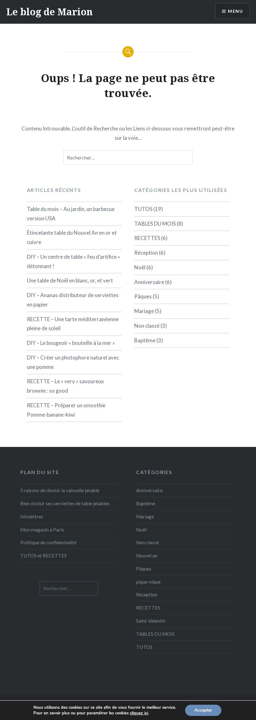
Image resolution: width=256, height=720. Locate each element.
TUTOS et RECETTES (43, 555)
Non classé (147, 325)
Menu (235, 11)
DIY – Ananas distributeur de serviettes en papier (73, 300)
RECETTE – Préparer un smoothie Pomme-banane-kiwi (66, 410)
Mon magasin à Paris (42, 529)
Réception (146, 252)
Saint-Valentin (150, 621)
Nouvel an (146, 555)
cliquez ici (139, 713)
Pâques (143, 296)
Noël (139, 267)
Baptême (144, 340)
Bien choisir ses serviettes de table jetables (65, 503)
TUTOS (143, 209)
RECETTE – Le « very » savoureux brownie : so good (65, 386)
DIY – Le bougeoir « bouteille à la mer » (71, 343)
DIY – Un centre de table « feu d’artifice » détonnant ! (73, 261)
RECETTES (147, 238)
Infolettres (31, 516)
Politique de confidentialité (48, 542)
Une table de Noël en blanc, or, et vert (70, 280)
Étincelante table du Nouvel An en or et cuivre (72, 237)
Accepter (203, 710)
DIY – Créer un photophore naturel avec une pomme (73, 362)
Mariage (144, 311)
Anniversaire (149, 282)
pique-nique (148, 582)
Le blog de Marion (49, 11)
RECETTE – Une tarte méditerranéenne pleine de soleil (73, 324)
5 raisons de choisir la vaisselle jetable (59, 490)
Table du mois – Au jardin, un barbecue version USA (71, 214)
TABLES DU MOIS (155, 223)
